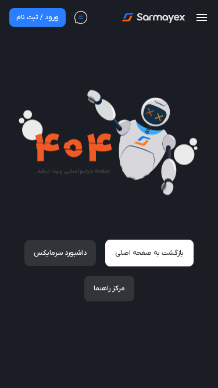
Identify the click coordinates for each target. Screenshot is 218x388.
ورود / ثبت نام (37, 17)
